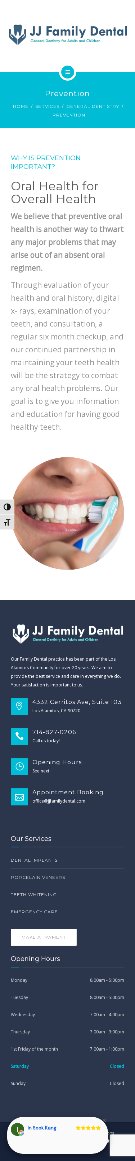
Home (20, 106)
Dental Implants (34, 860)
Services (47, 106)
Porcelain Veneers (38, 877)
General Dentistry (92, 106)
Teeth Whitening (34, 894)
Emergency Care (34, 911)
